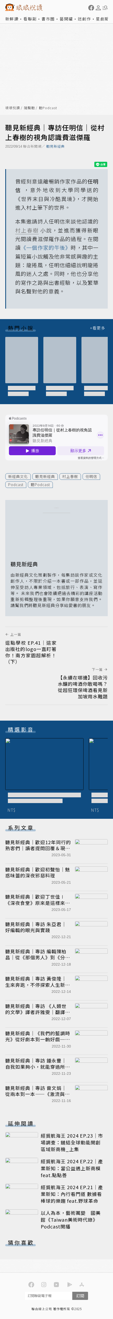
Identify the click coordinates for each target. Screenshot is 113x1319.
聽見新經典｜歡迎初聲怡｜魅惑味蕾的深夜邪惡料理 (37, 872)
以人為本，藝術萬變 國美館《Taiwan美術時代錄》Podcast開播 (71, 1219)
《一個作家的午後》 (46, 247)
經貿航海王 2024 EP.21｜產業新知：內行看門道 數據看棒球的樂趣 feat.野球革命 (72, 1194)
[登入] (98, 7)
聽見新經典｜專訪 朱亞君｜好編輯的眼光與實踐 (35, 927)
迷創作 (84, 18)
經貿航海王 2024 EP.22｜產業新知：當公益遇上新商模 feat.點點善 (72, 1168)
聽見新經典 (55, 146)
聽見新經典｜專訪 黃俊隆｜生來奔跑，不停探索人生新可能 (37, 984)
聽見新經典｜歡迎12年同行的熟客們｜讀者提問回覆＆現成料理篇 (38, 848)
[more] (97, 327)
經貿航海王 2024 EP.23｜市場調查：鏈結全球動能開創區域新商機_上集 (72, 1142)
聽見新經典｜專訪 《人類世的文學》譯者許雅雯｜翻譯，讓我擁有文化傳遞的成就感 (37, 1012)
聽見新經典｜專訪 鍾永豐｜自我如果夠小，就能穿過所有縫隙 (37, 1066)
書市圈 (48, 18)
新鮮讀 (12, 18)
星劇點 (102, 18)
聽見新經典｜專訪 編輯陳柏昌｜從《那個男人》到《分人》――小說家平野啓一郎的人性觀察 (37, 960)
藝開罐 (66, 18)
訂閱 (80, 1295)
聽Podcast (48, 108)
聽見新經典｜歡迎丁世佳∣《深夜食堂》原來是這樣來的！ (35, 902)
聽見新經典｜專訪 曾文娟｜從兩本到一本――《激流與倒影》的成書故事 (37, 1094)
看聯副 (30, 18)
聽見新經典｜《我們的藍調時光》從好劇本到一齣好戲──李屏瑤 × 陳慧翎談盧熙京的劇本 (37, 1042)
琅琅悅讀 (12, 108)
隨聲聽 (29, 108)
